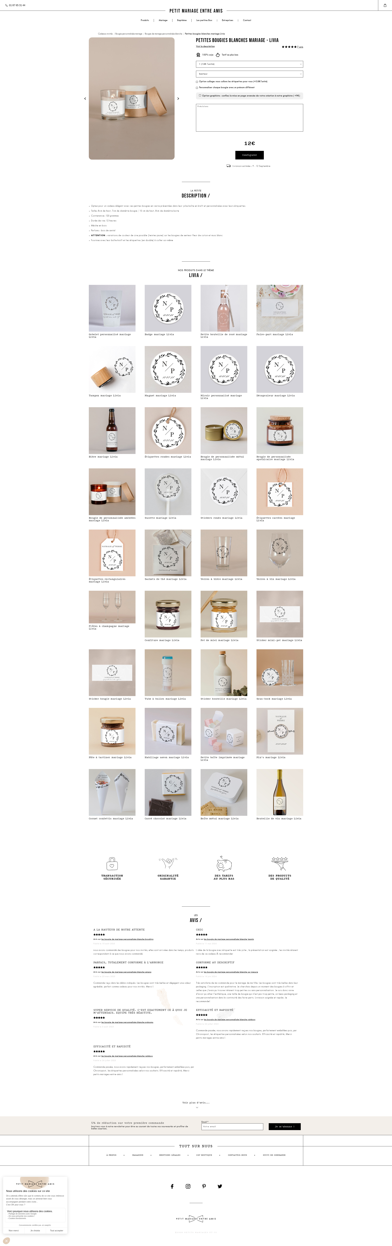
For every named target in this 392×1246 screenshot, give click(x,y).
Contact (247, 20)
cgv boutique (204, 1155)
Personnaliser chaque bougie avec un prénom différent (227, 88)
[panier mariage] (385, 5)
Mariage (163, 20)
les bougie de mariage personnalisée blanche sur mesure (231, 972)
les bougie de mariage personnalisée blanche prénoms (127, 1022)
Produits (145, 20)
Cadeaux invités (105, 34)
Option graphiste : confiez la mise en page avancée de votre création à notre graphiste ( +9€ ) (251, 96)
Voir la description (205, 47)
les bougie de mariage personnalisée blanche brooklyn (127, 939)
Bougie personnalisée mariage (129, 34)
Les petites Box (204, 20)
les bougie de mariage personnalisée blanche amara (126, 972)
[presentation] (85, 98)
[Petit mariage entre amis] (196, 11)
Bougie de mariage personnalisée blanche (164, 34)
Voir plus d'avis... (196, 1102)
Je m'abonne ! (285, 1126)
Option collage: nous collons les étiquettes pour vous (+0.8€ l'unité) (233, 82)
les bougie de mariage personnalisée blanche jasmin (229, 939)
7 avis (300, 47)
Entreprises (227, 20)
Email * (205, 1122)
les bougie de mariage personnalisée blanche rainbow (229, 1020)
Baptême (182, 20)
